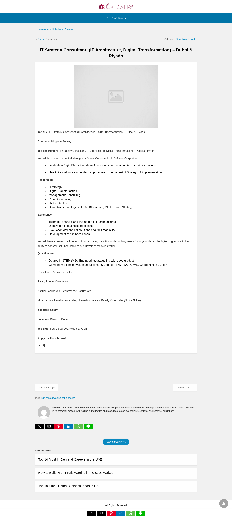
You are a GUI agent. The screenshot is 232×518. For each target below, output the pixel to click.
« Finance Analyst (46, 387)
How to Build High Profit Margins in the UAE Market (75, 472)
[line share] (88, 427)
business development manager (58, 398)
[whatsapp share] (79, 427)
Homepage (43, 29)
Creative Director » (185, 387)
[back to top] (223, 503)
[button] (116, 18)
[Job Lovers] (116, 8)
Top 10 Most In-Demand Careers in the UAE (70, 459)
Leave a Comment (116, 441)
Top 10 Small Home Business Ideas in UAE (69, 486)
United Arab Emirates (62, 29)
